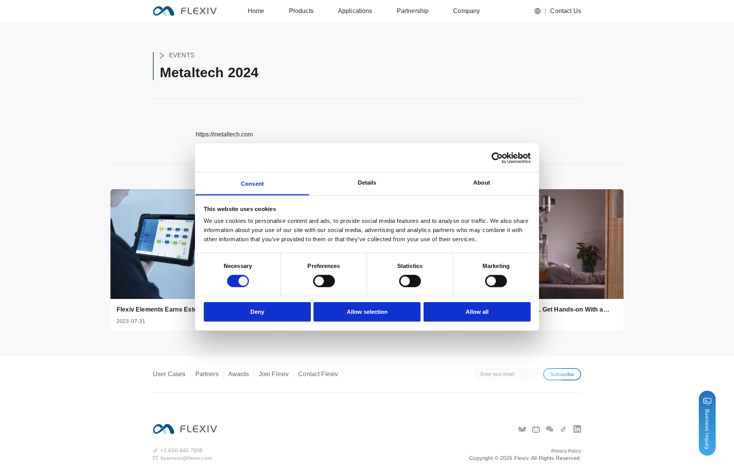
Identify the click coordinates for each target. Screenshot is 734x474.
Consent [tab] (252, 183)
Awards (238, 374)
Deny (257, 311)
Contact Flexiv (318, 374)
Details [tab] (367, 182)
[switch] (324, 281)
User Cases (169, 374)
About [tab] (481, 182)
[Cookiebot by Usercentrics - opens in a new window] (497, 158)
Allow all (477, 311)
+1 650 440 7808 (182, 450)
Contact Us (565, 11)
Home (256, 11)
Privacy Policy (566, 451)
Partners (207, 374)
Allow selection (367, 311)
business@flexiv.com (186, 458)
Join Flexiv (274, 374)
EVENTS (182, 55)
